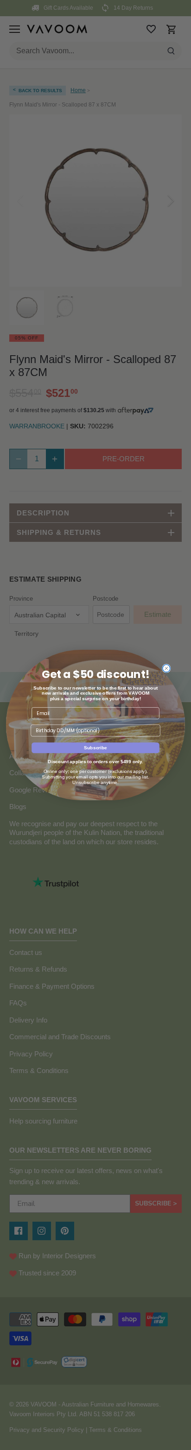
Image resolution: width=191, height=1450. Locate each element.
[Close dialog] (166, 668)
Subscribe (95, 747)
